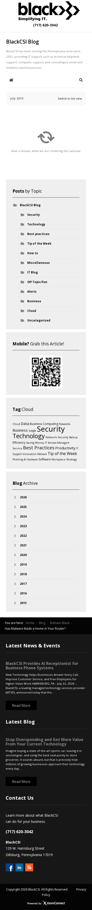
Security (33, 215)
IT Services (50, 442)
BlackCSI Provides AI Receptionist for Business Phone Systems (42, 666)
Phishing (18, 459)
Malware (42, 454)
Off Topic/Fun (37, 282)
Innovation (30, 454)
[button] (81, 80)
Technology (36, 224)
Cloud (31, 311)
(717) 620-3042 (45, 25)
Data (25, 423)
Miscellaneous (38, 263)
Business (34, 301)
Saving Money (35, 442)
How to (32, 253)
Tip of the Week (39, 243)
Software (45, 459)
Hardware (32, 459)
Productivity (65, 447)
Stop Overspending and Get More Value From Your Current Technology (44, 742)
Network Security (57, 437)
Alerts (32, 291)
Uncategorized (38, 320)
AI (25, 459)
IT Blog (32, 272)
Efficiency (19, 442)
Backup (73, 437)
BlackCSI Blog (30, 205)
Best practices (38, 234)
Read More (21, 705)
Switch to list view (70, 98)
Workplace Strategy (64, 459)
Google (32, 430)
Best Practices (38, 447)
